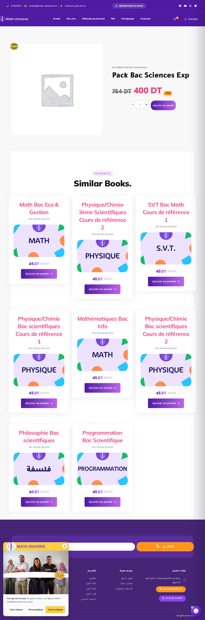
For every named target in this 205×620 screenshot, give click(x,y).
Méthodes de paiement (93, 19)
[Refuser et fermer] (64, 546)
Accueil (56, 19)
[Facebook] (180, 6)
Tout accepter (55, 609)
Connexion (145, 19)
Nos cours (71, 19)
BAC (122, 67)
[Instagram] (190, 6)
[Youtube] (185, 6)
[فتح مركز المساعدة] (196, 611)
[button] (39, 274)
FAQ (113, 19)
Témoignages (127, 19)
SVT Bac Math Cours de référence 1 (166, 212)
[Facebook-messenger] (195, 6)
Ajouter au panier (163, 105)
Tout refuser (16, 609)
